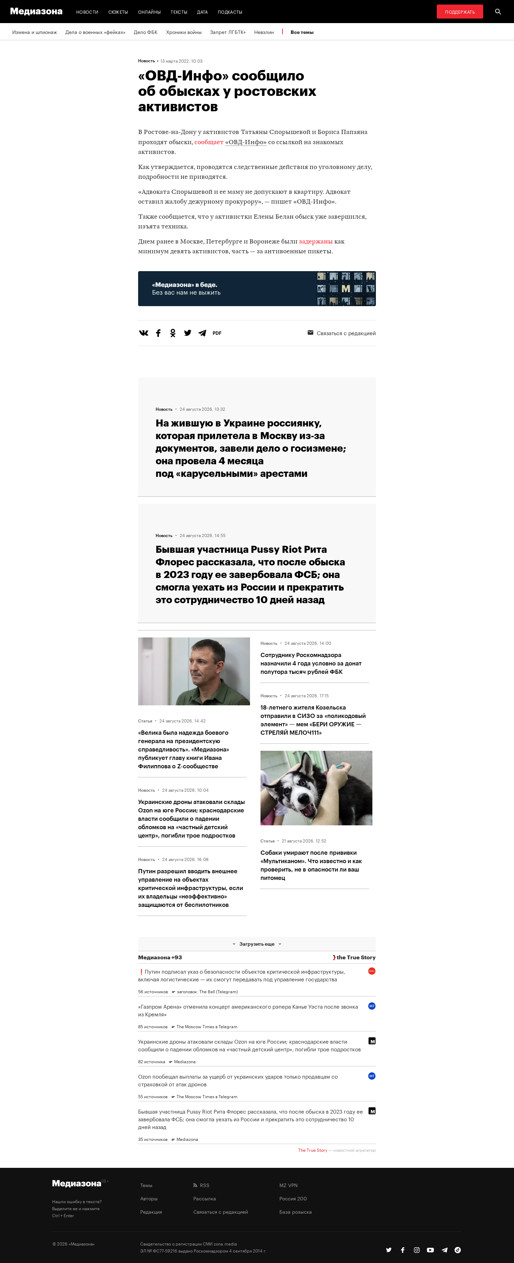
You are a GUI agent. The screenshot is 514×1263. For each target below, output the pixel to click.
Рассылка (204, 1198)
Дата (202, 11)
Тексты (179, 11)
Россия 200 (293, 1198)
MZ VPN (288, 1184)
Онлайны (149, 11)
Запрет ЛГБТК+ (228, 31)
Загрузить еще (257, 944)
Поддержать (460, 11)
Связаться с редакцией (346, 332)
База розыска (295, 1211)
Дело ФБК (146, 31)
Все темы (302, 32)
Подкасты (230, 11)
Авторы (149, 1198)
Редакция (151, 1211)
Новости (87, 11)
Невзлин (264, 31)
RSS (203, 1184)
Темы (146, 1184)
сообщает (209, 143)
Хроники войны (184, 31)
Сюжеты (118, 11)
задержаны (316, 242)
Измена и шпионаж (34, 31)
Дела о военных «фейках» (95, 31)
